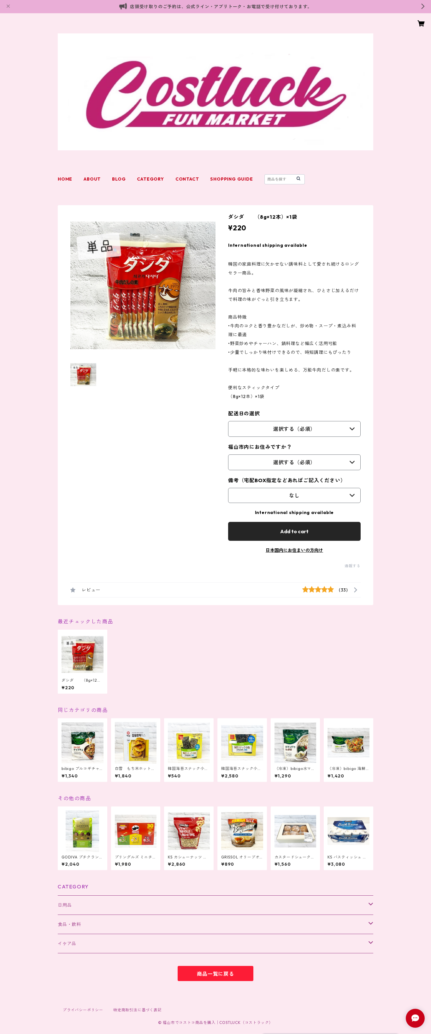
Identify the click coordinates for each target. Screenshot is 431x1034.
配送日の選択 (244, 413)
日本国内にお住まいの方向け (294, 550)
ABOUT (92, 179)
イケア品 (67, 943)
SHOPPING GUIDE (231, 179)
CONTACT (187, 179)
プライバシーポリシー (83, 1010)
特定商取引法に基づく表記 (137, 1010)
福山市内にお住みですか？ (260, 447)
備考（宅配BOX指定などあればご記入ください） (286, 480)
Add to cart (294, 531)
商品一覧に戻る (215, 974)
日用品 (65, 905)
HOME (65, 179)
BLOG (119, 179)
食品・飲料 (69, 924)
